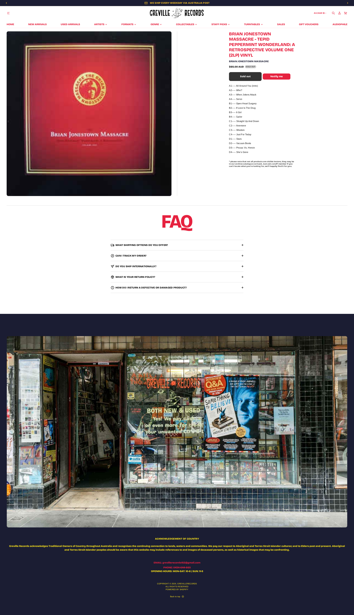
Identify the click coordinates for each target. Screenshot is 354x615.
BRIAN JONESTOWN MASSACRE (249, 61)
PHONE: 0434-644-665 (177, 567)
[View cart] (346, 13)
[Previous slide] (6, 3)
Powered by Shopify (177, 589)
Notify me (276, 76)
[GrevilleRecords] (177, 13)
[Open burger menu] (8, 13)
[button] (333, 13)
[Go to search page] (333, 13)
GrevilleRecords (187, 584)
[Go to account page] (339, 13)
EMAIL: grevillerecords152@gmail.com (177, 562)
